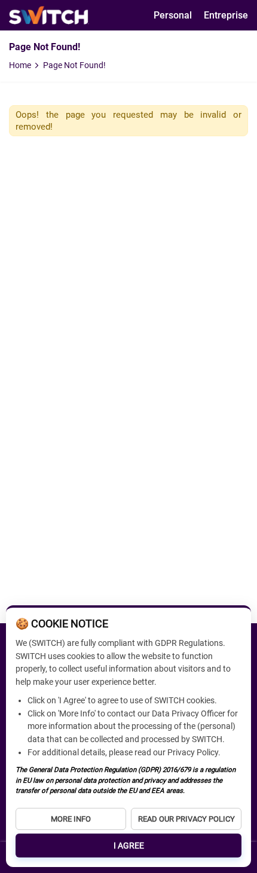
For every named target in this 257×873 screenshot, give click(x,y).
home (20, 65)
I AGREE (129, 845)
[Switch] (49, 15)
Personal (173, 15)
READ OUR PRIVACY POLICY (186, 818)
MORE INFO (71, 818)
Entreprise (226, 15)
